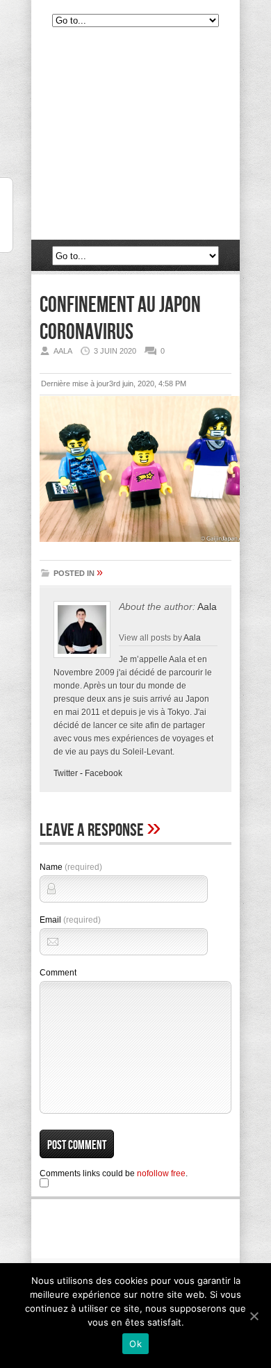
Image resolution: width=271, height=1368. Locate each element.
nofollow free (161, 1173)
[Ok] (254, 1316)
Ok (135, 1343)
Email (70, 920)
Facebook (103, 773)
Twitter (66, 773)
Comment (58, 973)
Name (71, 867)
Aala (207, 606)
